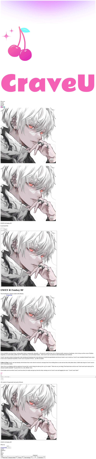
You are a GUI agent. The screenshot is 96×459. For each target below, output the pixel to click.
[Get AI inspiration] (1, 375)
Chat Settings (27, 457)
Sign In (2, 107)
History (19, 457)
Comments (40, 457)
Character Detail (11, 457)
